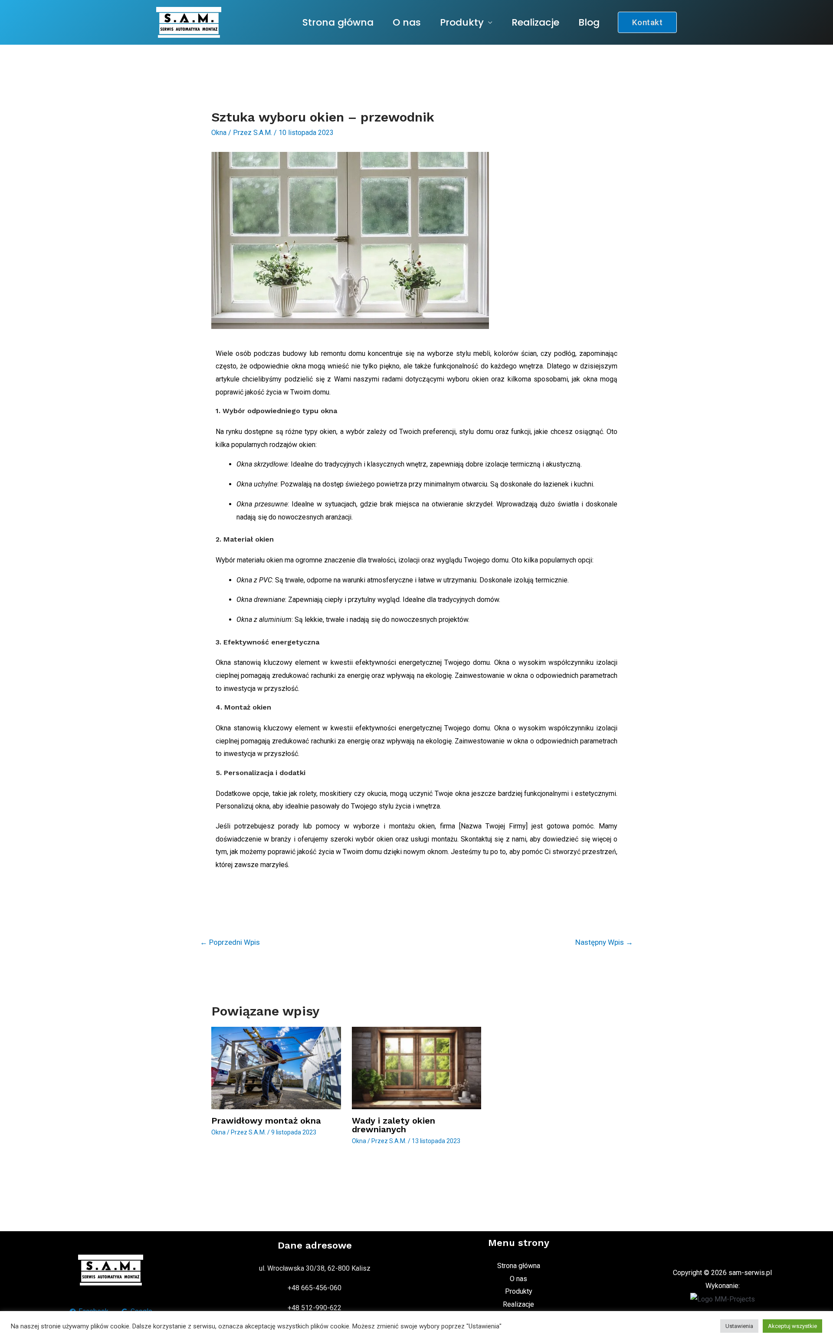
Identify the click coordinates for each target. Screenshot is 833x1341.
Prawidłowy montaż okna (266, 1120)
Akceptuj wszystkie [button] (792, 1326)
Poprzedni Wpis (230, 942)
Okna (218, 132)
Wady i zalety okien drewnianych (393, 1124)
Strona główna (338, 22)
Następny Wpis (604, 942)
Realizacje (535, 22)
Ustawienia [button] (739, 1326)
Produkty (462, 22)
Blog (589, 22)
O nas (407, 22)
